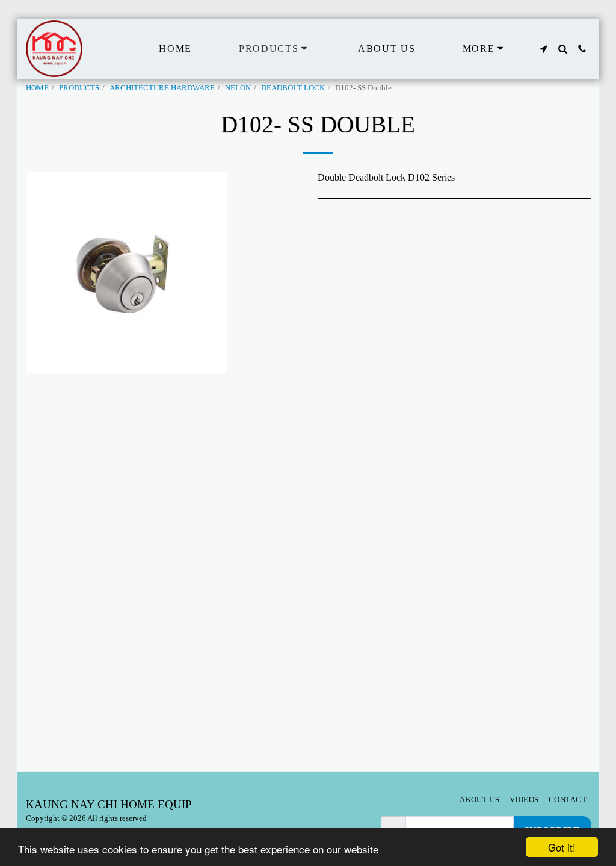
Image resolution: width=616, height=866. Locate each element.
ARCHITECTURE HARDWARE (162, 88)
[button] (543, 49)
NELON (238, 88)
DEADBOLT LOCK (293, 88)
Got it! (562, 847)
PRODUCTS (79, 88)
